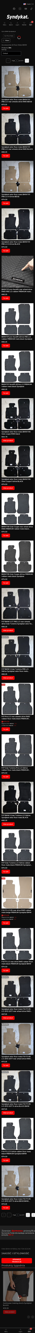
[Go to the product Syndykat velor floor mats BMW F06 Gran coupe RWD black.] (17, 414)
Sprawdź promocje (16, 1261)
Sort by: (4, 49)
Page (13, 60)
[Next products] (28, 1215)
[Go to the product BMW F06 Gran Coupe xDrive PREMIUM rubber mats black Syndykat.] (17, 556)
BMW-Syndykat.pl (9, 31)
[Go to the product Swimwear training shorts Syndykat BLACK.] (18, 1286)
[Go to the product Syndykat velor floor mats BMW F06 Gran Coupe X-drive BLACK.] (17, 461)
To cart (5, 108)
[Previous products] (9, 1215)
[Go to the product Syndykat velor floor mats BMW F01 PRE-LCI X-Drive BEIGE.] (17, 177)
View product (8, 440)
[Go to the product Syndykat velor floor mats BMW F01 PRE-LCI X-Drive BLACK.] (17, 224)
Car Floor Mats (8, 36)
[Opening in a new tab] (14, 9)
